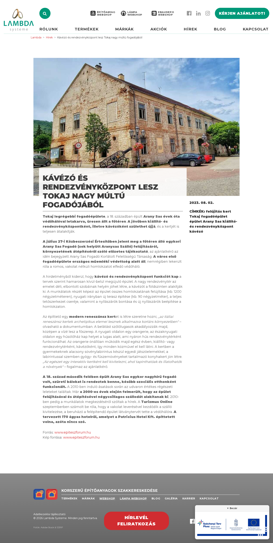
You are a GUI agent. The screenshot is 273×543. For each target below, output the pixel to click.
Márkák (124, 29)
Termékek (87, 29)
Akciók (158, 29)
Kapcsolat (256, 29)
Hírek (190, 29)
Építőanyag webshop (106, 13)
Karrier (188, 498)
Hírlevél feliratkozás (136, 521)
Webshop (107, 498)
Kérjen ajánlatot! (242, 13)
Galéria (171, 498)
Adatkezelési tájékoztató (49, 514)
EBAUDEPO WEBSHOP (166, 13)
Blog (220, 29)
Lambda (36, 37)
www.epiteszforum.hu (72, 432)
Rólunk (48, 29)
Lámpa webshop (134, 13)
